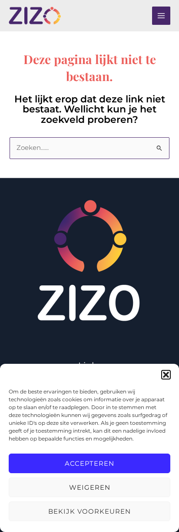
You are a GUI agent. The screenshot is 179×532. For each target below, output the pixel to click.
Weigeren (89, 487)
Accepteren (89, 463)
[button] (166, 374)
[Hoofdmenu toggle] (161, 16)
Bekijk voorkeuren (89, 511)
